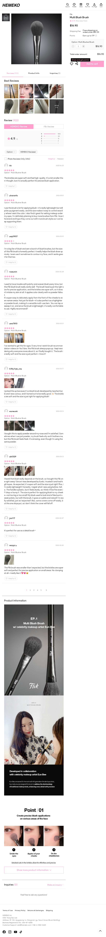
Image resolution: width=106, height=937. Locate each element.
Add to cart (92, 64)
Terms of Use (8, 910)
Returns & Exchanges (36, 910)
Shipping (49, 910)
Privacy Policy (20, 910)
